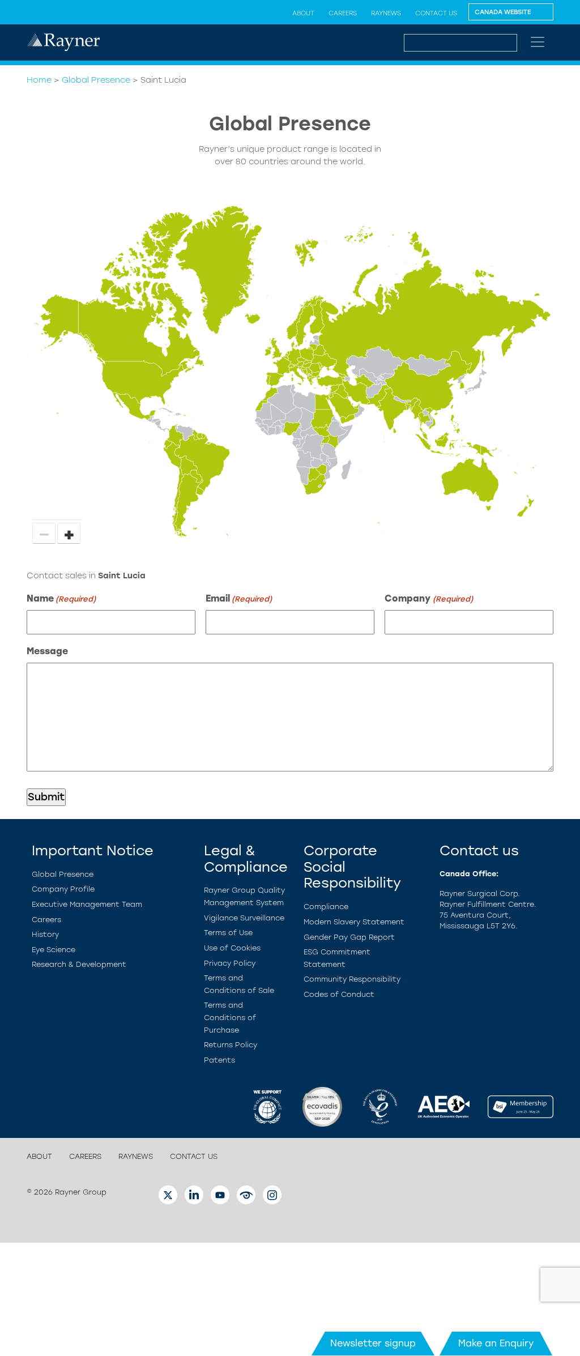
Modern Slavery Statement (354, 922)
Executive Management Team (87, 904)
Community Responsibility (352, 979)
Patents (219, 1060)
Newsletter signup (373, 1343)
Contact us (436, 13)
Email (239, 598)
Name (61, 598)
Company (428, 598)
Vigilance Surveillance (244, 918)
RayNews (386, 13)
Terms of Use (228, 932)
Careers (343, 13)
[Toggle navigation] (537, 42)
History (45, 934)
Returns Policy (230, 1045)
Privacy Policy (229, 963)
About (303, 13)
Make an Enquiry (496, 1343)
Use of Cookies (232, 948)
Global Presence (96, 80)
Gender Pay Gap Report (349, 937)
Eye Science (53, 949)
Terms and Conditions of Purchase (230, 1017)
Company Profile (63, 889)
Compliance (326, 906)
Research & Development (79, 964)
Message (47, 651)
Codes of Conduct (339, 994)
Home (39, 80)
